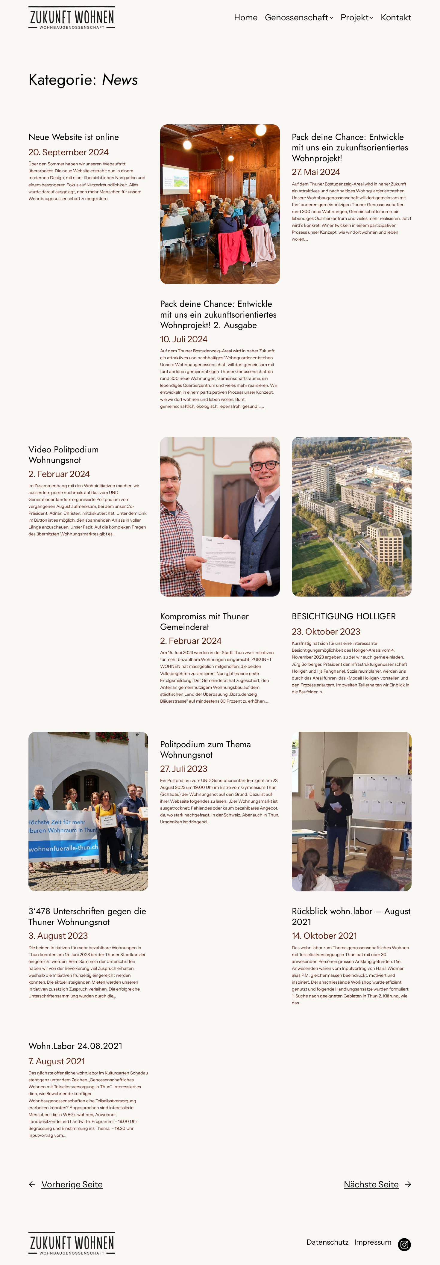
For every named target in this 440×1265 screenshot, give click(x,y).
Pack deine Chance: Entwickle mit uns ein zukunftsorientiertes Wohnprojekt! (350, 148)
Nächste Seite (378, 1184)
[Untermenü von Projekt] (372, 17)
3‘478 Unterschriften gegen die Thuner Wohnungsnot (87, 916)
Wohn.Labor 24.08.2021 (75, 1046)
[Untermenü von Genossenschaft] (331, 17)
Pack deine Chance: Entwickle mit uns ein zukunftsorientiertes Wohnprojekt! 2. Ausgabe (218, 314)
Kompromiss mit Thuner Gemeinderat (204, 621)
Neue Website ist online (73, 137)
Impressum (373, 1242)
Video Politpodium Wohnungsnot (63, 454)
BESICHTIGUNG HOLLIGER (344, 616)
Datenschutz (328, 1242)
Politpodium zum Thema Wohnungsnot (205, 749)
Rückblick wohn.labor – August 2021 (351, 916)
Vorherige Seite (65, 1184)
